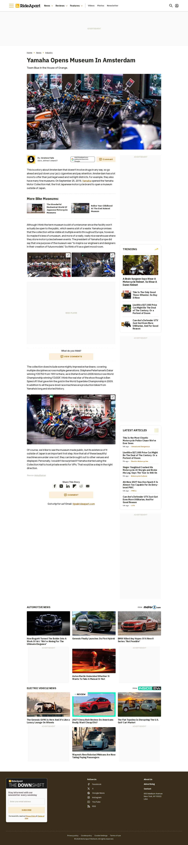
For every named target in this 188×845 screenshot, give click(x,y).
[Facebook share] (54, 486)
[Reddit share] (81, 486)
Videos (91, 5)
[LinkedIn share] (68, 486)
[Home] (28, 5)
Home (29, 53)
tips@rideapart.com (84, 503)
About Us (148, 779)
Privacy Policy (31, 816)
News (47, 5)
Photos (100, 5)
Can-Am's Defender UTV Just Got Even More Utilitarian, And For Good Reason (140, 499)
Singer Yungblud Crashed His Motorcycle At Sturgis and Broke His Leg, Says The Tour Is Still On (140, 470)
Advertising (149, 784)
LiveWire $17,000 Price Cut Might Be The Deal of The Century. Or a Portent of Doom (140, 455)
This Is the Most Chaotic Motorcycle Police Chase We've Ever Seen (139, 440)
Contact (147, 789)
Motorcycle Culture (139, 476)
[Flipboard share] (74, 486)
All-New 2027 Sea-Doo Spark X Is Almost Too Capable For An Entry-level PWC (140, 485)
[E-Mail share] (87, 486)
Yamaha (86, 180)
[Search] (171, 5)
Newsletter (112, 5)
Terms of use (115, 836)
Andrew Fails (47, 157)
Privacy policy (72, 836)
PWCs (134, 491)
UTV (133, 505)
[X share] (61, 486)
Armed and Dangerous (140, 446)
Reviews (60, 5)
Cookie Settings (100, 836)
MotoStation (40, 475)
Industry (49, 53)
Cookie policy (86, 836)
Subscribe (26, 810)
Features (75, 5)
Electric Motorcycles (139, 461)
